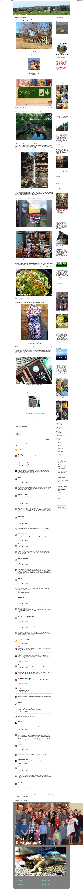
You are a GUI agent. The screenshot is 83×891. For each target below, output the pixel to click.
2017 (58, 444)
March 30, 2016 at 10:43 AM (23, 564)
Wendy (19, 782)
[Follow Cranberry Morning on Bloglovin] (60, 146)
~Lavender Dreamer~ (22, 759)
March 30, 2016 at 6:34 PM (23, 627)
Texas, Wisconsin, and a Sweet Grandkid (62, 467)
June (59, 455)
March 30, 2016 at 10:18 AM (23, 546)
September (60, 451)
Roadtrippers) (26, 145)
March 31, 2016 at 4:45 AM (23, 650)
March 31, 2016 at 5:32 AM (23, 661)
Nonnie (19, 485)
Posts (58, 178)
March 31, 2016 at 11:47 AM (23, 699)
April (19, 477)
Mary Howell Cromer (22, 654)
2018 (58, 442)
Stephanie (20, 516)
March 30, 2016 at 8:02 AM (23, 490)
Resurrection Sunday (61, 468)
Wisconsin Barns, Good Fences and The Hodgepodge (62, 475)
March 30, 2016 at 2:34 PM (23, 621)
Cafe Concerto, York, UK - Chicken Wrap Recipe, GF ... (63, 484)
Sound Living (58, 431)
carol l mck (20, 686)
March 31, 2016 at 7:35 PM (23, 741)
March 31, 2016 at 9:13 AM (23, 683)
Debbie (19, 702)
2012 (58, 500)
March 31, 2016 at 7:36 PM (23, 749)
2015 (58, 495)
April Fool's (20, 443)
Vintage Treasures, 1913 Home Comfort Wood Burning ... (62, 489)
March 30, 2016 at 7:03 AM (23, 465)
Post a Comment (20, 789)
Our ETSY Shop (34, 423)
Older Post (50, 794)
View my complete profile (60, 258)
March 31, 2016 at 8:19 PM (23, 763)
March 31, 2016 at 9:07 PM (23, 770)
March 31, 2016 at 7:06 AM (23, 667)
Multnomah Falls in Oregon (20, 147)
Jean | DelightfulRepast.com (23, 678)
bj (18, 766)
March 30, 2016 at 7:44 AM (23, 482)
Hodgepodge (24, 443)
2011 (58, 501)
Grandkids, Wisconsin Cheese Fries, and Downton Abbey (61, 478)
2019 (58, 441)
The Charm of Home (21, 543)
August (59, 452)
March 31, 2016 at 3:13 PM (23, 729)
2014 (58, 497)
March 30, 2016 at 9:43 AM (23, 529)
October (59, 449)
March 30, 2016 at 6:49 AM (23, 450)
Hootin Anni (20, 721)
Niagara (39, 147)
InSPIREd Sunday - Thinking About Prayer (63, 481)
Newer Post (18, 794)
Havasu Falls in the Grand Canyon (42, 146)
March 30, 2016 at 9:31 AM (23, 523)
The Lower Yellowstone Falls (31, 147)
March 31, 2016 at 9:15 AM (23, 691)
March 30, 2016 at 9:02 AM (23, 503)
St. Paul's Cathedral (59, 432)
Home (34, 794)
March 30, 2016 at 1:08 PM (23, 603)
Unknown (20, 586)
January (59, 493)
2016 (58, 445)
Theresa (19, 664)
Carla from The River (22, 494)
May (59, 457)
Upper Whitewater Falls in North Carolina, (28, 146)
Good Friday (60, 470)
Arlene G (19, 578)
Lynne (19, 454)
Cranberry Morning (60, 245)
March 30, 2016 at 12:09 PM (23, 583)
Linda (19, 646)
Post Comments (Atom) (24, 796)
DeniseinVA (20, 695)
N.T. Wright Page (59, 428)
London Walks (58, 427)
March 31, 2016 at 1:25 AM (23, 643)
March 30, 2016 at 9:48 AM (23, 540)
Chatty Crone (20, 606)
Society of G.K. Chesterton (60, 430)
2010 (58, 503)
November (60, 448)
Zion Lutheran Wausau (60, 435)
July (58, 454)
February (59, 492)
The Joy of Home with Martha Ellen (24, 616)
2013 (58, 498)
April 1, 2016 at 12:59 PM (22, 787)
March (59, 460)
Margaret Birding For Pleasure (23, 639)
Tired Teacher (20, 533)
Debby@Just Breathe (22, 558)
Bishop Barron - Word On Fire (61, 424)
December (60, 446)
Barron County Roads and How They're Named (62, 472)
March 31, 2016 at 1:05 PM (23, 711)
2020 (58, 439)
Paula (19, 744)
